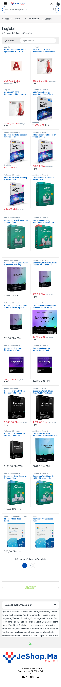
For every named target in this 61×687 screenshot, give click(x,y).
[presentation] (58, 588)
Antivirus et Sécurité (40, 90)
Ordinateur (34, 18)
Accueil (5, 18)
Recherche (55, 9)
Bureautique (15, 516)
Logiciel (7, 47)
